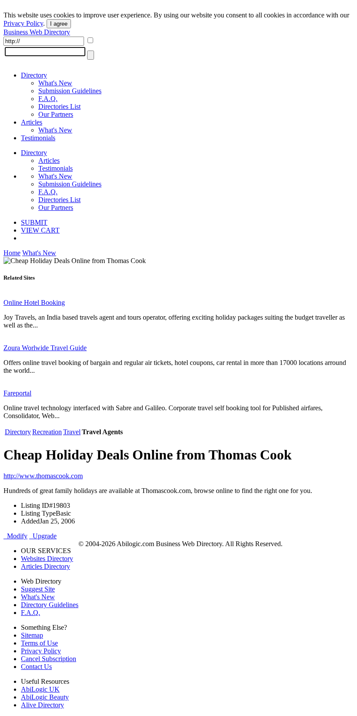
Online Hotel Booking (34, 302)
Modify (15, 536)
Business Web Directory (36, 32)
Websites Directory (47, 558)
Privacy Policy (23, 23)
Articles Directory (45, 566)
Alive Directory (42, 705)
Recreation (47, 432)
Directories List (59, 106)
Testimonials (38, 138)
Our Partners (55, 114)
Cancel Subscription (48, 658)
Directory (34, 75)
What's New (55, 83)
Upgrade (43, 536)
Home (11, 253)
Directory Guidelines (49, 604)
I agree (58, 23)
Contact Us (36, 666)
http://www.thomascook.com (43, 476)
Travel (72, 432)
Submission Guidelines (69, 91)
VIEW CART (40, 230)
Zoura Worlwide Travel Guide (45, 347)
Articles (31, 122)
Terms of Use (39, 643)
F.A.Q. (47, 98)
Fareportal (17, 393)
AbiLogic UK (40, 689)
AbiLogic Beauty (45, 697)
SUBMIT (34, 222)
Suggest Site (38, 589)
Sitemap (32, 635)
